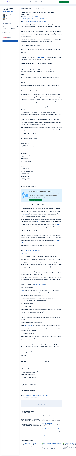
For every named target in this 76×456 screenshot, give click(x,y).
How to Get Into (42, 8)
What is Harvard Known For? (47, 423)
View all (43, 435)
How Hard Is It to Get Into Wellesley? (30, 16)
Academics (43, 4)
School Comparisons (55, 448)
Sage (27, 1)
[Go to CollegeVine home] (10, 1)
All (8, 4)
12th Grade (66, 4)
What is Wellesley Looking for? (29, 19)
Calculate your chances (64, 1)
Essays (22, 4)
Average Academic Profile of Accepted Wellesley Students (35, 18)
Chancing (32, 1)
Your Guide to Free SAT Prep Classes (28, 444)
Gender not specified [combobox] (7, 32)
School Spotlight (57, 420)
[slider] (16, 25)
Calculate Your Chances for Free (35, 200)
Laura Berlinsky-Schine (27, 8)
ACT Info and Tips (66, 447)
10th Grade (54, 4)
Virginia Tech (44, 432)
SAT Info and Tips (29, 446)
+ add (17, 34)
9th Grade (49, 4)
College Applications (15, 4)
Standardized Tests (28, 4)
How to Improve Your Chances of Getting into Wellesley (34, 21)
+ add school (5, 21)
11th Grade (60, 4)
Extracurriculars (36, 4)
